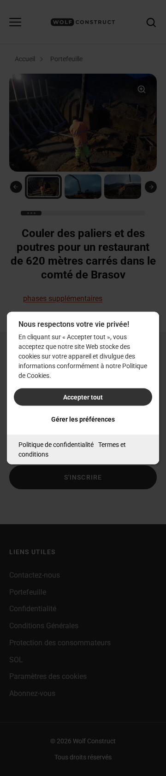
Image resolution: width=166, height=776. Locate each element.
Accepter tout (83, 397)
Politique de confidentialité (56, 444)
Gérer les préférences (83, 419)
